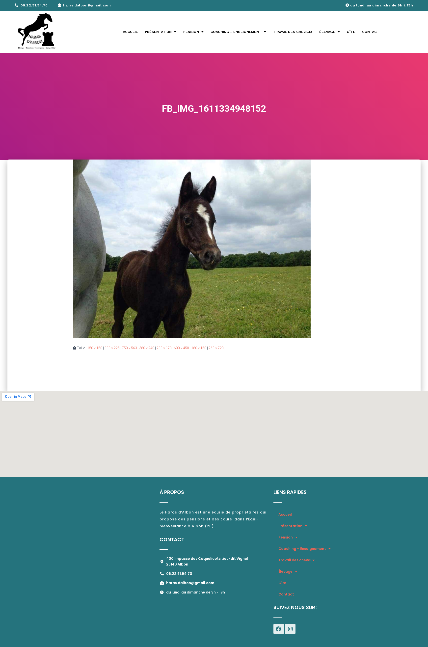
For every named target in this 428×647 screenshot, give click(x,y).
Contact (370, 32)
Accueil (130, 32)
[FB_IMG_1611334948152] (192, 248)
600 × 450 (181, 348)
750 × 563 (129, 348)
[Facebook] (278, 629)
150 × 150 (94, 348)
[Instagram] (290, 629)
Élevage (327, 32)
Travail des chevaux (292, 32)
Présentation (158, 32)
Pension (191, 32)
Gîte (351, 32)
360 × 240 (146, 348)
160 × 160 (198, 348)
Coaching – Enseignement (236, 32)
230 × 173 (164, 348)
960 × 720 (216, 348)
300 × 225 (112, 348)
